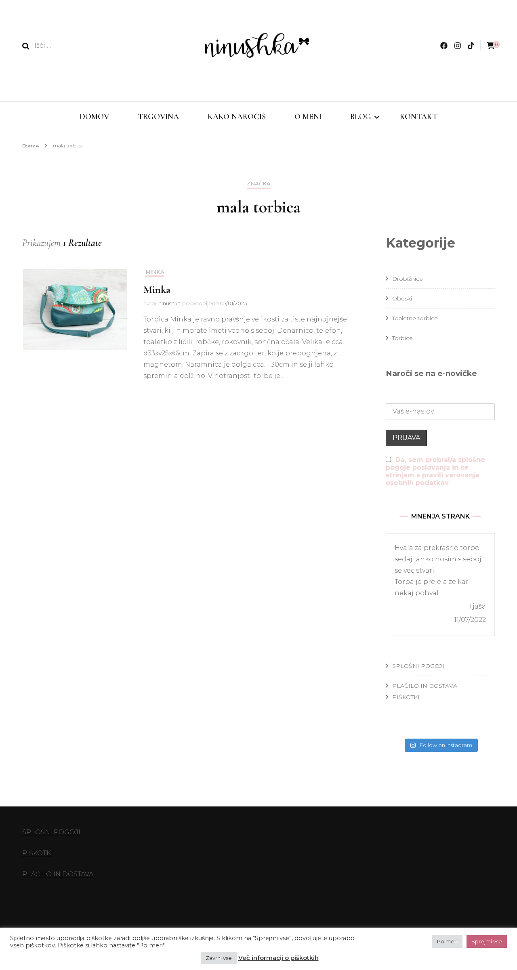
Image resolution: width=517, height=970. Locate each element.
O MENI (308, 117)
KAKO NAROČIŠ (237, 117)
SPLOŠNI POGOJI (418, 666)
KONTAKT (418, 117)
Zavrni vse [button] (219, 958)
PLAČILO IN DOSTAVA (424, 685)
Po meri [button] (447, 941)
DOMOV (94, 117)
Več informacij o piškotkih (278, 958)
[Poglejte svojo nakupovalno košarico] (491, 46)
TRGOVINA (158, 117)
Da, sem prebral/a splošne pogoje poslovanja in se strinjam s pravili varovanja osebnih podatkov (435, 471)
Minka (154, 272)
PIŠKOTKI (406, 697)
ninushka (169, 303)
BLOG (360, 117)
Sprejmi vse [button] (486, 941)
